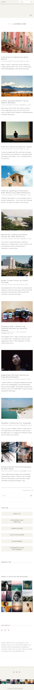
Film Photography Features (10, 61)
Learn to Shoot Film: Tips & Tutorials (13, 332)
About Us (17, 514)
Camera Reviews (17, 528)
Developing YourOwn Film (17, 521)
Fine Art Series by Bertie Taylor (16, 147)
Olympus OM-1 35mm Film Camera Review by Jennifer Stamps (14, 328)
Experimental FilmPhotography (17, 548)
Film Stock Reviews (17, 535)
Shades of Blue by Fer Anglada (16, 423)
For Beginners (17, 541)
